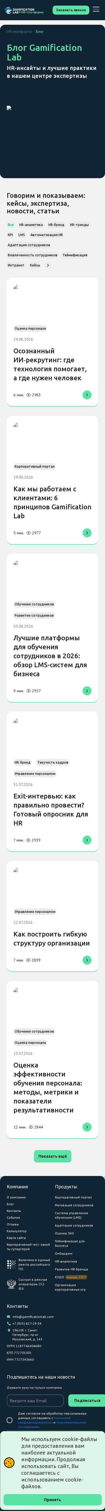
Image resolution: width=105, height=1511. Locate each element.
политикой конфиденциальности (44, 1420)
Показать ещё (52, 1156)
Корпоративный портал (73, 1197)
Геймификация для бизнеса (70, 1243)
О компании (16, 1197)
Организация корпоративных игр (70, 1287)
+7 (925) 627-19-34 (26, 1323)
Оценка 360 (64, 1233)
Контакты (14, 1211)
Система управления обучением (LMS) (71, 1215)
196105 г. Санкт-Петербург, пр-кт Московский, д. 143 (27, 1334)
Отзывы (13, 1224)
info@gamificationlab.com (31, 1317)
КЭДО (59, 1277)
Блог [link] (40, 31)
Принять (52, 1500)
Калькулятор (17, 1231)
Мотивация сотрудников (74, 1205)
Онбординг (64, 1253)
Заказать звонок (71, 10)
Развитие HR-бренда (71, 1269)
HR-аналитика (66, 1261)
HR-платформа (19, 31)
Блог (10, 1204)
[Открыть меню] (96, 9)
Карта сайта (16, 1238)
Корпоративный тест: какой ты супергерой (28, 1246)
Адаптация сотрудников (74, 1225)
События (13, 1217)
